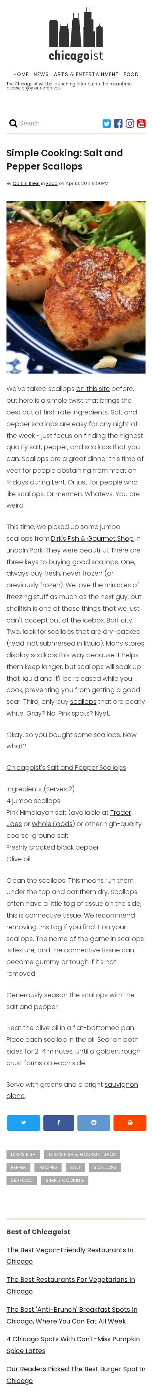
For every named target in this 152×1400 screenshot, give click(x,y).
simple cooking (65, 1180)
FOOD (131, 74)
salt (75, 1167)
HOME (20, 74)
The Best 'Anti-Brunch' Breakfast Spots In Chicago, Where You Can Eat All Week (71, 1315)
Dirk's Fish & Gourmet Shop (92, 538)
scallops (83, 701)
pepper (18, 1167)
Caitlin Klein (26, 183)
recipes (48, 1167)
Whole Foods (52, 824)
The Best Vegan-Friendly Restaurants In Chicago (69, 1255)
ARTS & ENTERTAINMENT (86, 74)
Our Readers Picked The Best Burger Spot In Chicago (76, 1374)
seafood (21, 1180)
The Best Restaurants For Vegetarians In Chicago (70, 1285)
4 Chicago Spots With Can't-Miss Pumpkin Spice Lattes (73, 1344)
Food (52, 183)
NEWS (41, 74)
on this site (93, 388)
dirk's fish (23, 1154)
